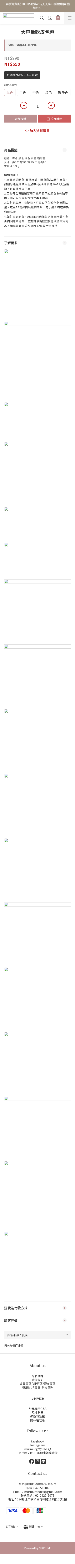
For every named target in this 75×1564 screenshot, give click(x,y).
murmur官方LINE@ (37, 1449)
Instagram (37, 1445)
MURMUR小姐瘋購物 (44, 1453)
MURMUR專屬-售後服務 (37, 1387)
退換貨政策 (37, 1416)
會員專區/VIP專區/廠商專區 (37, 1383)
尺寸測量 (37, 1412)
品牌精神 (37, 1376)
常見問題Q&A (37, 1409)
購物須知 (37, 1380)
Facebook (37, 1441)
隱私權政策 (37, 1420)
